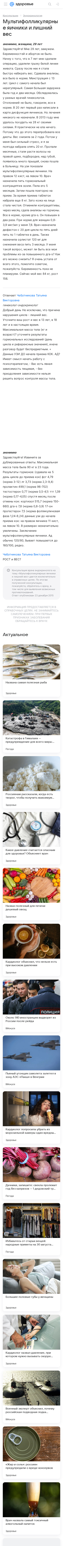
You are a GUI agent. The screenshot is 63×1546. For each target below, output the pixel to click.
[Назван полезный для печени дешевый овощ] (31, 894)
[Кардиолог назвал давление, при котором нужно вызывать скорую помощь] (31, 1341)
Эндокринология (32, 15)
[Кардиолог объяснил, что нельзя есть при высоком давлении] (31, 950)
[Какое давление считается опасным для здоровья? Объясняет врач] (31, 838)
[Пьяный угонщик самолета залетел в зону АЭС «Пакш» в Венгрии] (31, 1061)
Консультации (10, 15)
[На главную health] (23, 4)
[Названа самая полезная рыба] (31, 670)
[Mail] (12, 4)
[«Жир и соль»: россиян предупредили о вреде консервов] (31, 1452)
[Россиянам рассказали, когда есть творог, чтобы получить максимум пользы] (31, 782)
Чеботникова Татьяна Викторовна (26, 554)
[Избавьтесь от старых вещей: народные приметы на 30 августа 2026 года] (31, 1229)
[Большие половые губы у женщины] (31, 1285)
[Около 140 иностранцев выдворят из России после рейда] (31, 1006)
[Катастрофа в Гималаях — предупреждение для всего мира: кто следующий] (31, 726)
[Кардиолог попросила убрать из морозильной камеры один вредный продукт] (31, 1117)
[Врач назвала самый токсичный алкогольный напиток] (31, 1508)
